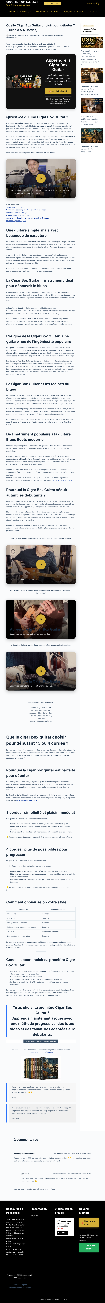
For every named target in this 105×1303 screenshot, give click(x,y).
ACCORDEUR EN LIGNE (74, 12)
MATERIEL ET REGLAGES (47, 12)
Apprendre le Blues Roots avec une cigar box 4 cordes (27, 218)
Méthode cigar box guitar (16, 221)
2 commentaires (11, 37)
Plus (92, 12)
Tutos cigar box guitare (15, 207)
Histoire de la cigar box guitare (18, 215)
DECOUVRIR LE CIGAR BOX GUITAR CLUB (41, 1041)
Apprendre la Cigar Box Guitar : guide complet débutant (15, 1233)
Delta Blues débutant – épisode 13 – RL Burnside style (89, 149)
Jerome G (25, 1174)
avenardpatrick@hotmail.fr (24, 1153)
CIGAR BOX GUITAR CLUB (22, 2)
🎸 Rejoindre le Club (58, 91)
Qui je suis (34, 1216)
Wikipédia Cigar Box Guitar (62, 480)
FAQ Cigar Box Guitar (14, 1255)
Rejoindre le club (88, 1222)
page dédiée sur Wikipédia (26, 800)
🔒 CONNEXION (52, 3)
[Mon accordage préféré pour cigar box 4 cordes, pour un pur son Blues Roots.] (92, 105)
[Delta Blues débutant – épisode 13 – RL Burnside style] (92, 135)
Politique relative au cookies (20, 1287)
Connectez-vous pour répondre (81, 1153)
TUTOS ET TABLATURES (18, 12)
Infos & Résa (62, 1233)
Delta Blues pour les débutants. (41, 1052)
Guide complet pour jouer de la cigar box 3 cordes (26, 210)
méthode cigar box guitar (54, 35)
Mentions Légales (20, 1285)
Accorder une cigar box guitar (18, 212)
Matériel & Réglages (37, 35)
